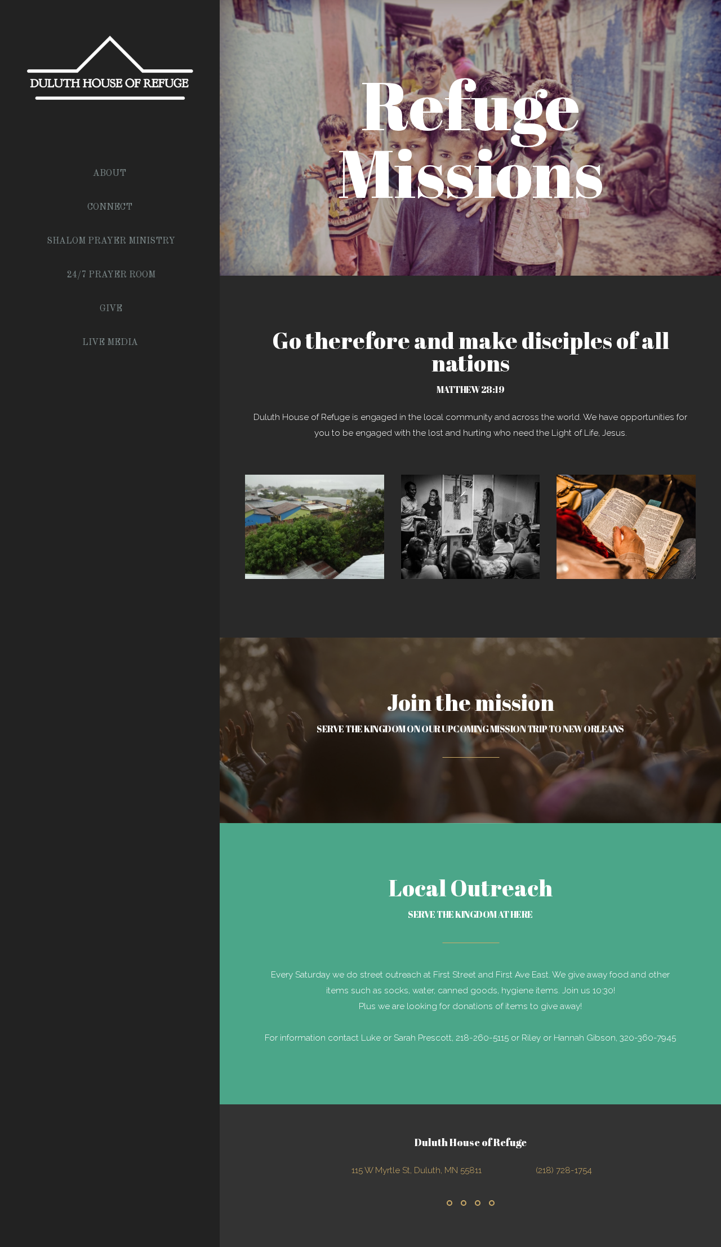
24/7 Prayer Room (111, 275)
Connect (111, 207)
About (110, 173)
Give (111, 308)
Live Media (111, 342)
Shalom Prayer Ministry (111, 241)
